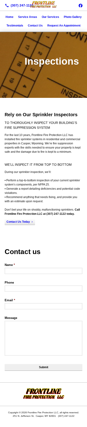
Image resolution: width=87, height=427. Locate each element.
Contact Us (35, 25)
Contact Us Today (18, 221)
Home (9, 17)
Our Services (50, 17)
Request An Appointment (64, 25)
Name (10, 264)
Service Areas (27, 17)
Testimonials (14, 25)
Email (10, 300)
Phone (9, 282)
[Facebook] (80, 5)
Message (11, 317)
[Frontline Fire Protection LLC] (43, 5)
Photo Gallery (73, 17)
